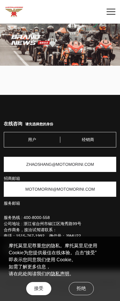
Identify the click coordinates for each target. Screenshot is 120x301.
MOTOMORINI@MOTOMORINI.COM (60, 189)
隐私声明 (60, 273)
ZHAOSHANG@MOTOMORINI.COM (60, 164)
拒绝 (81, 288)
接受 (38, 288)
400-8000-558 (37, 217)
